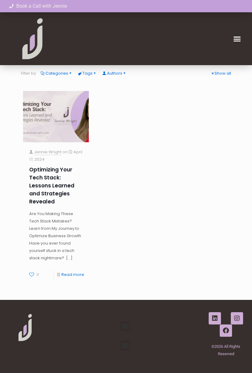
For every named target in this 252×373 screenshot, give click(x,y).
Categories (56, 73)
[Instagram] (237, 318)
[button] (237, 39)
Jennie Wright (47, 152)
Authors (114, 73)
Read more (72, 274)
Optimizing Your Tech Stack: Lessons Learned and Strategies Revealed (51, 185)
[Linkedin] (215, 318)
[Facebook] (226, 330)
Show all (223, 73)
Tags (88, 73)
